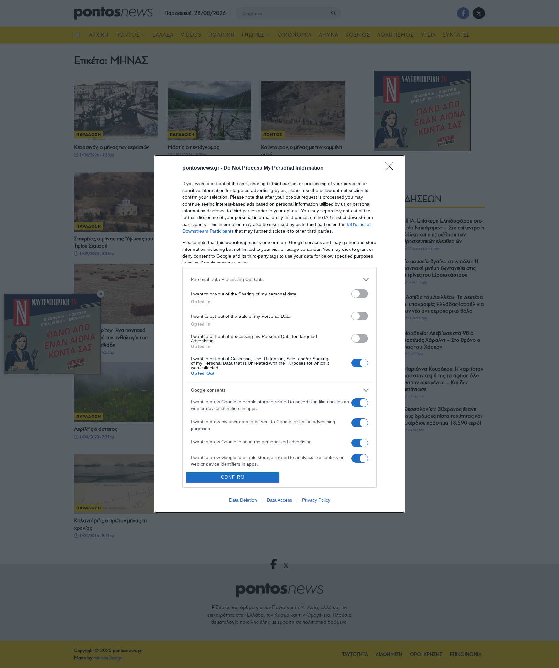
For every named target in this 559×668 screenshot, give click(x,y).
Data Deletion (243, 500)
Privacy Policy (316, 500)
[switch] (359, 293)
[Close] (391, 168)
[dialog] (279, 334)
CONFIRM (233, 477)
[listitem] (279, 279)
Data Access (279, 500)
